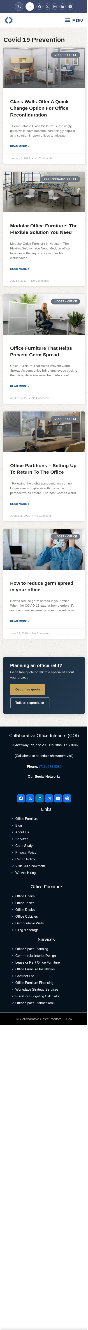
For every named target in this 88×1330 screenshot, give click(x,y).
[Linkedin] (39, 798)
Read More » (19, 146)
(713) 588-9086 (50, 766)
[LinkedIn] (62, 6)
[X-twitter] (30, 798)
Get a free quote (27, 689)
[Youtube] (58, 798)
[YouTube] (70, 6)
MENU (77, 20)
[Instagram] (55, 6)
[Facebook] (39, 6)
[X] (47, 6)
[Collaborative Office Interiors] (22, 20)
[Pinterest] (67, 798)
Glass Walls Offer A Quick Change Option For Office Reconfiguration (39, 108)
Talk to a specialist (29, 702)
